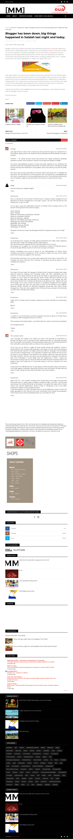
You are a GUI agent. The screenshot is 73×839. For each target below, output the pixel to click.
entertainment (26, 760)
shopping (9, 781)
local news (13, 27)
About (11, 1)
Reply (12, 180)
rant (63, 775)
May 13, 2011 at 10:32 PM (61, 185)
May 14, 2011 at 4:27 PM (61, 196)
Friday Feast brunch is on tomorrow (30, 710)
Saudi (30, 778)
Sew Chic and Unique (14, 677)
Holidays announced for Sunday (29, 721)
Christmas (17, 753)
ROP (17, 778)
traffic (16, 784)
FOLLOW (64, 533)
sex (52, 778)
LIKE (65, 528)
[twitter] (64, 2)
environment (37, 760)
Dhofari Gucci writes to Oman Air (36, 125)
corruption (54, 753)
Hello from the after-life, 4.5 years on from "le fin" (34, 560)
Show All (66, 690)
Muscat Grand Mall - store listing (15, 635)
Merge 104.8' (52, 50)
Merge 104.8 (20, 27)
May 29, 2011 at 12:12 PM (61, 377)
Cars (53, 750)
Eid (50, 757)
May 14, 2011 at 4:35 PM (61, 297)
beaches (50, 747)
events (46, 760)
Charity (59, 750)
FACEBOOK (13, 528)
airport (22, 747)
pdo (26, 775)
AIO (16, 747)
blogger (64, 140)
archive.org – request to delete (17, 672)
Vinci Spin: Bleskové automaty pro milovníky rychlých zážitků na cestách (30, 662)
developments (28, 757)
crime (19, 757)
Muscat (38, 769)
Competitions (37, 753)
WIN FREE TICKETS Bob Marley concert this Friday (35, 700)
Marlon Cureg (11, 666)
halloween (21, 763)
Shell (57, 778)
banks (43, 747)
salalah (27, 27)
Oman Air (35, 772)
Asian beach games (32, 747)
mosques (23, 769)
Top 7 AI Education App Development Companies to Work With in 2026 (30, 667)
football (63, 760)
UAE (33, 784)
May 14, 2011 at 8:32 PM (61, 313)
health (29, 763)
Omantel (9, 775)
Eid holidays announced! (26, 591)
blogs (57, 747)
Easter (44, 757)
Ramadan (57, 775)
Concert (46, 753)
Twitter (12, 538)
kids (8, 766)
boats (25, 750)
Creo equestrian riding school (28, 581)
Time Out (9, 784)
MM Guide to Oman (12, 769)
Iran (61, 763)
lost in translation (38, 766)
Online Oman (18, 775)
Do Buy (38, 757)
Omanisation (62, 772)
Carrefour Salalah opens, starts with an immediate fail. (57, 125)
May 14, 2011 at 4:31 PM (61, 238)
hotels (50, 763)
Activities (9, 747)
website (47, 784)
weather (39, 784)
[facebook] (61, 2)
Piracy (32, 775)
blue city (18, 750)
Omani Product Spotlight (48, 772)
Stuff (36, 781)
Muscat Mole (56, 769)
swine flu (43, 781)
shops (17, 781)
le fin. (21, 570)
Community (26, 753)
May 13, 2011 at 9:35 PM (61, 148)
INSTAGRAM (13, 533)
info (56, 763)
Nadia (12, 185)
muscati (13, 149)
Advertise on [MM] (25, 16)
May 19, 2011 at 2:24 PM (61, 335)
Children (9, 753)
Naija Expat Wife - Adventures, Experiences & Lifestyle (25, 660)
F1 (51, 760)
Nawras (15, 772)
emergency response (13, 760)
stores (30, 781)
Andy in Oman (12, 684)
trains (22, 784)
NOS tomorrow (24, 731)
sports (24, 781)
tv (28, 784)
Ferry (56, 760)
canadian (46, 750)
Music (8, 772)
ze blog (55, 784)
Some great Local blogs (43, 16)
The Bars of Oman (54, 781)
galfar (8, 763)
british (39, 750)
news (21, 772)
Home (6, 1)
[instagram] (67, 2)
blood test (10, 750)
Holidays (42, 763)
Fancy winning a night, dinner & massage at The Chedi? (30, 639)
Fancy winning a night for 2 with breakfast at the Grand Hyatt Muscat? (35, 646)
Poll (38, 775)
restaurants (10, 778)
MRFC (31, 769)
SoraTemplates (15, 836)
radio (44, 775)
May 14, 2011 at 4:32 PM (61, 269)
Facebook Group (12, 20)
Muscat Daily (46, 769)
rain (50, 775)
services (45, 778)
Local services (25, 766)
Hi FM (35, 763)
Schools (37, 778)
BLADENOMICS (12, 671)
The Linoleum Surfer (17, 336)
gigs (14, 763)
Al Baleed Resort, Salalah (13, 124)
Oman (28, 772)
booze (32, 750)
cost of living (11, 757)
